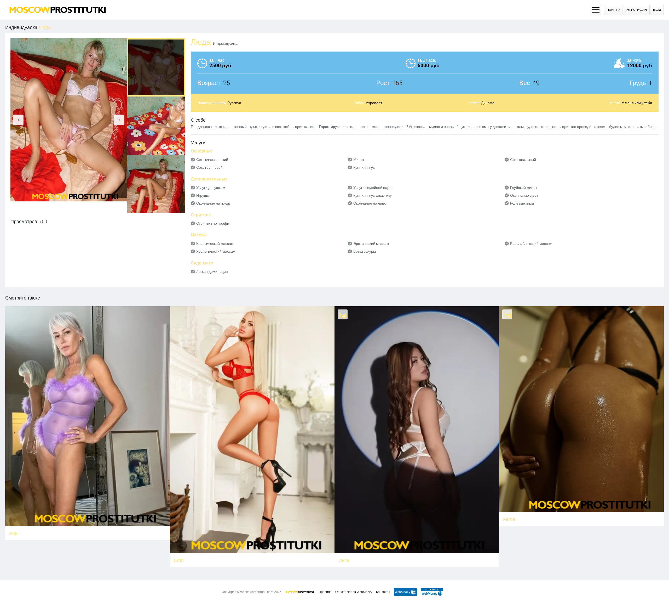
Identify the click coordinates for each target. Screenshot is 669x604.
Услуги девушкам (210, 187)
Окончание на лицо (369, 203)
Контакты (383, 592)
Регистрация (636, 10)
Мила (509, 519)
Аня (13, 533)
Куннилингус (364, 167)
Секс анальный (523, 159)
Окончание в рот (524, 195)
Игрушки (203, 195)
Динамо (487, 103)
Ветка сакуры (364, 251)
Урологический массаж (215, 251)
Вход (657, 10)
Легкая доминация (212, 271)
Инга (343, 560)
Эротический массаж (371, 243)
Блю (178, 560)
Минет (358, 159)
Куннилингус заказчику (372, 195)
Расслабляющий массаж (531, 243)
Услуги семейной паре (372, 187)
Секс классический (212, 159)
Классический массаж (214, 243)
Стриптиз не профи (212, 223)
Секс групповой (209, 167)
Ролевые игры (522, 203)
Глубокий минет (523, 187)
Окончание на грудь (213, 203)
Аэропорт (374, 103)
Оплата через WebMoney (353, 592)
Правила (325, 592)
